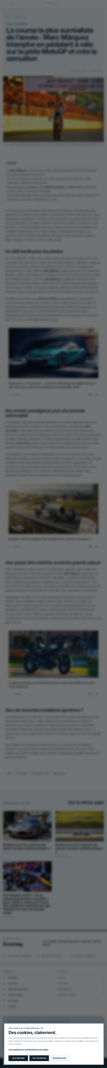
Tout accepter (39, 1058)
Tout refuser (18, 1058)
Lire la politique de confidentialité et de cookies (28, 1049)
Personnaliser (59, 1058)
